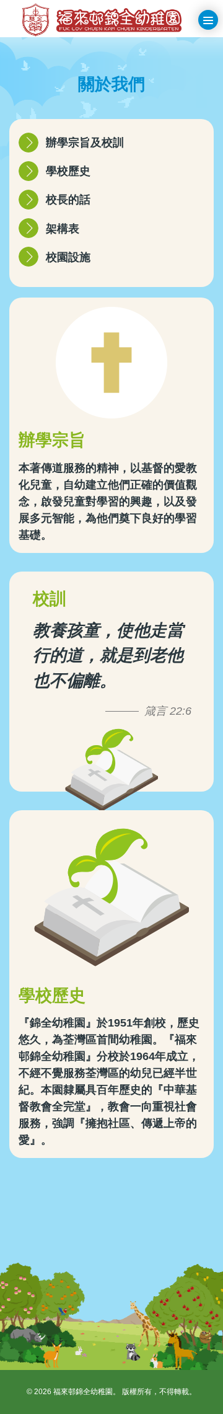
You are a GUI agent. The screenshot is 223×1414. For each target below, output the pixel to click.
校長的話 (68, 199)
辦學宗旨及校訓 (85, 142)
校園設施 (68, 257)
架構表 (62, 229)
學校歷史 (68, 171)
